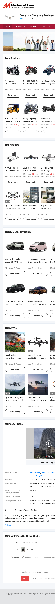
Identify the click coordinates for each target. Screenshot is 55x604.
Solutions (46, 26)
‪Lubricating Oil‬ (36, 475)
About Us (33, 26)
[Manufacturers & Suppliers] (19, 5)
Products (21, 26)
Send (25, 578)
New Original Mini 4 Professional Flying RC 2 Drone (12, 170)
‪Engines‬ (44, 472)
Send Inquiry (13, 95)
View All (8, 525)
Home (7, 26)
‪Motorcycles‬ (35, 472)
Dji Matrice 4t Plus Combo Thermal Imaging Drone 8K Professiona (37, 400)
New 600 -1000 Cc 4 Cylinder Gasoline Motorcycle (30, 83)
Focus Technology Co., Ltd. (32, 594)
